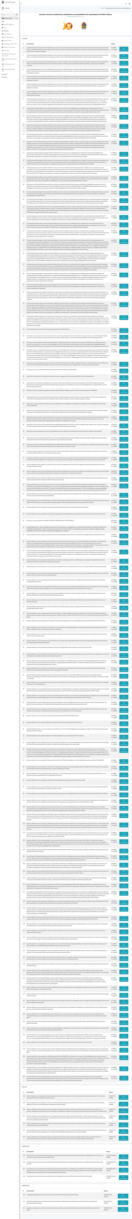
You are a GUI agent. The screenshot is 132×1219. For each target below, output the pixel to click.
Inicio (102, 8)
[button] (21, 3)
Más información (124, 49)
